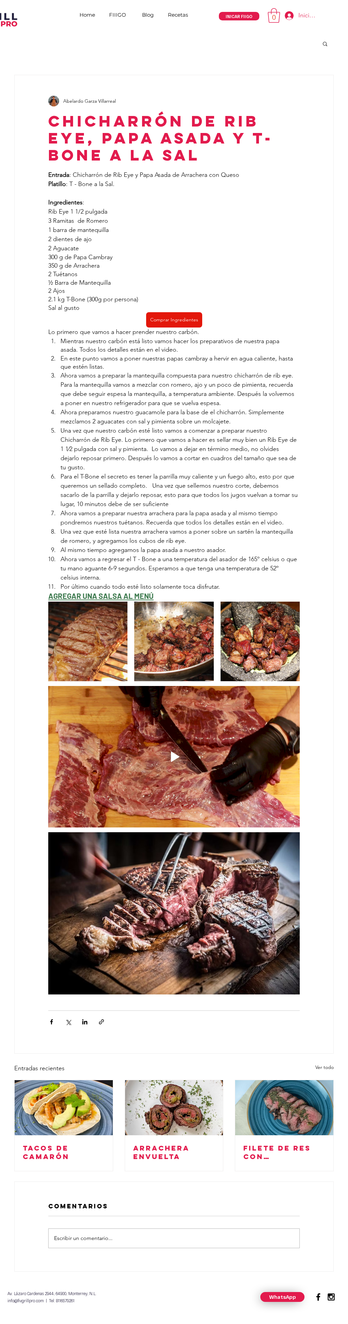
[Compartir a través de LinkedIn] (85, 1022)
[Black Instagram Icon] (331, 1297)
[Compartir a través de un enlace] (101, 1022)
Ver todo (324, 1067)
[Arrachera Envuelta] (174, 1107)
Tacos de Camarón (46, 1152)
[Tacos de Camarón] (64, 1107)
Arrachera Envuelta (161, 1152)
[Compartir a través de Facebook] (51, 1022)
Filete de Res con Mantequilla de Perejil (284, 1152)
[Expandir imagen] (87, 641)
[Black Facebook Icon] (318, 1297)
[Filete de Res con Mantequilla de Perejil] (284, 1107)
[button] (274, 15)
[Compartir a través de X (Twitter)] (68, 1022)
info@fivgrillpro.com (25, 1300)
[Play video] (174, 756)
